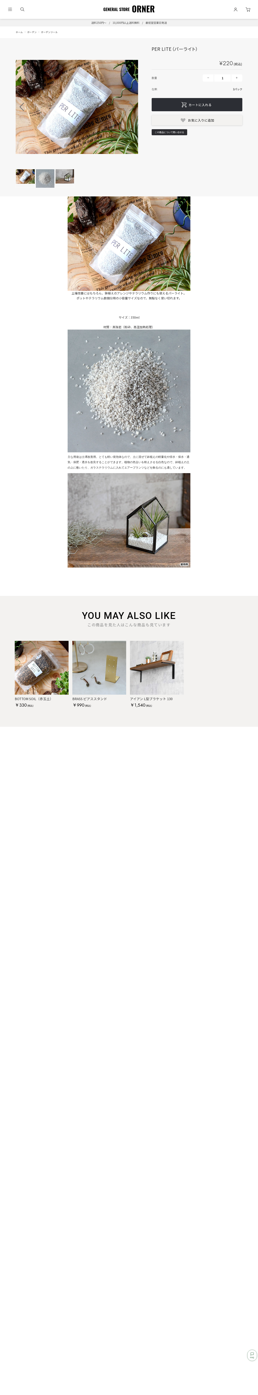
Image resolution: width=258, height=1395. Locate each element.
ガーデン (32, 32)
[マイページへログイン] (235, 9)
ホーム (19, 32)
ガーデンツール (49, 32)
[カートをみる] (248, 9)
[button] (131, 107)
